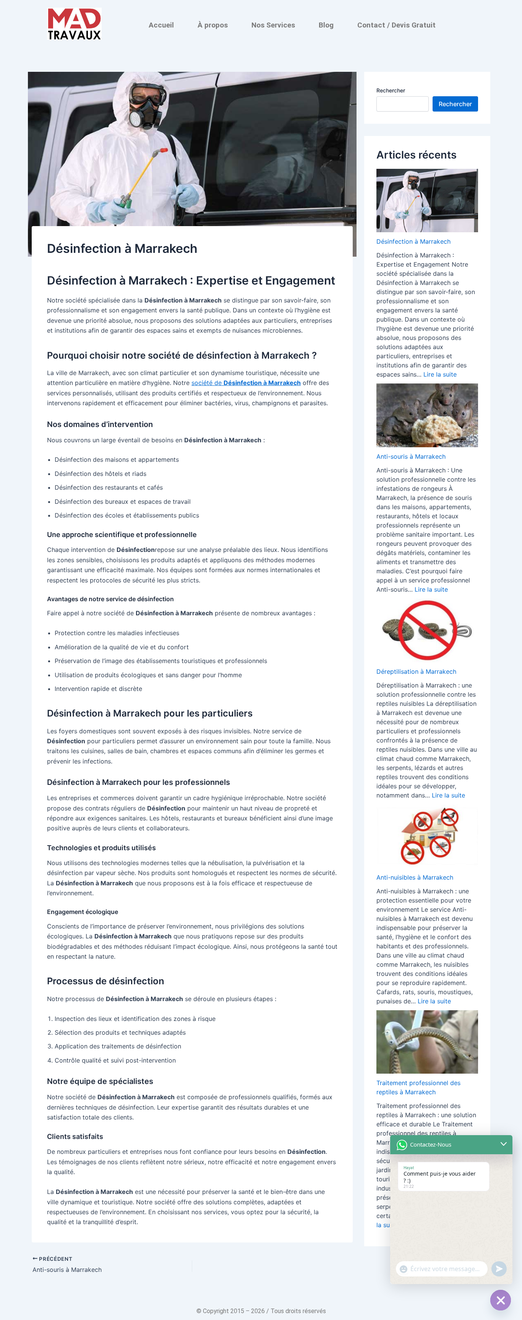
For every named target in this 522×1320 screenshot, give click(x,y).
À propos (213, 25)
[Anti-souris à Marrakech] (427, 415)
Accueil (161, 25)
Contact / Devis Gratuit (396, 25)
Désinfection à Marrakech (413, 241)
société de (246, 383)
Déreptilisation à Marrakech (416, 671)
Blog (326, 25)
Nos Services (273, 25)
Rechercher (390, 90)
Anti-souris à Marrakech (411, 456)
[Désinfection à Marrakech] (427, 200)
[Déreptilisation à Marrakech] (427, 630)
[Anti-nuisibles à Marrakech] (427, 836)
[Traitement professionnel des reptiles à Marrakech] (427, 1042)
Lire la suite (440, 374)
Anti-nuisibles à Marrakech (414, 877)
